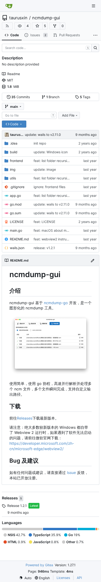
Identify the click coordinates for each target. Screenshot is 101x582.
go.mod (16, 204)
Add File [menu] (68, 115)
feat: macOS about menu (53, 230)
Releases (24, 418)
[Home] (9, 6)
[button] (19, 25)
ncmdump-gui (46, 18)
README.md (19, 239)
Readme (13, 74)
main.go (16, 230)
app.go (15, 196)
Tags (85, 97)
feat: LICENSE (44, 222)
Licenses (63, 578)
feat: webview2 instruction (54, 239)
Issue (71, 472)
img (13, 169)
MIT (10, 80)
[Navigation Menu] (94, 6)
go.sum (15, 213)
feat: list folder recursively (53, 161)
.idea (13, 143)
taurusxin (18, 18)
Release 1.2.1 (17, 506)
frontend (16, 161)
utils (13, 178)
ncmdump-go (56, 302)
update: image (45, 169)
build (13, 152)
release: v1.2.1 (44, 248)
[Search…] (95, 48)
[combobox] (29, 115)
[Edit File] (92, 260)
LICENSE (16, 222)
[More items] (95, 35)
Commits (20, 97)
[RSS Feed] (7, 25)
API (79, 578)
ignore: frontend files (49, 187)
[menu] (25, 578)
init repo (40, 143)
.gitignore (17, 187)
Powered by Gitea (39, 565)
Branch (53, 97)
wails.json (17, 248)
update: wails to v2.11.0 (43, 135)
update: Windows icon (51, 152)
